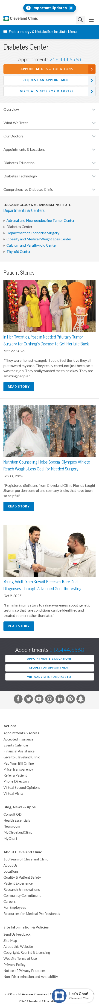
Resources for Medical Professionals (31, 913)
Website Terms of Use (20, 958)
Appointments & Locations (46, 69)
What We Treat (15, 122)
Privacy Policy (14, 964)
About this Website (18, 946)
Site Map (10, 940)
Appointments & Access (21, 733)
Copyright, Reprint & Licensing (26, 952)
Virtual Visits (13, 793)
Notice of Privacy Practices (24, 970)
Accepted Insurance (18, 739)
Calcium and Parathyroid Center (31, 245)
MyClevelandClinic (17, 832)
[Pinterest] (70, 700)
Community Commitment (22, 895)
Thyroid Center (18, 251)
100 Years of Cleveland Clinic (25, 859)
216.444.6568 (65, 59)
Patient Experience (18, 883)
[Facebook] (18, 700)
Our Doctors (13, 136)
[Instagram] (49, 700)
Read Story (19, 387)
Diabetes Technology (20, 176)
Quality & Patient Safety (22, 877)
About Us (10, 865)
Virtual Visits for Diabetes (47, 91)
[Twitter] (28, 700)
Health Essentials (16, 820)
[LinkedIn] (59, 700)
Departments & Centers (24, 210)
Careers (9, 901)
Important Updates (49, 8)
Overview (11, 109)
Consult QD (12, 814)
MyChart (10, 838)
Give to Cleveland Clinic (21, 757)
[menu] (91, 20)
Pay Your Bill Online (18, 763)
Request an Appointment (47, 80)
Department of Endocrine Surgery (32, 233)
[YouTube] (39, 700)
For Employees (14, 907)
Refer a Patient (15, 775)
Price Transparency (18, 769)
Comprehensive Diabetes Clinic (28, 189)
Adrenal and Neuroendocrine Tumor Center (40, 220)
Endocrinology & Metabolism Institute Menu (42, 31)
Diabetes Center (19, 226)
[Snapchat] (80, 700)
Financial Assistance (19, 751)
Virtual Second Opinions (21, 787)
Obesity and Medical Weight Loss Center (38, 239)
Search (80, 20)
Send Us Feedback (16, 934)
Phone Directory (16, 781)
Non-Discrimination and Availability (30, 976)
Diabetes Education (19, 162)
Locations (11, 871)
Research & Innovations (21, 889)
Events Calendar (16, 745)
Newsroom (11, 826)
